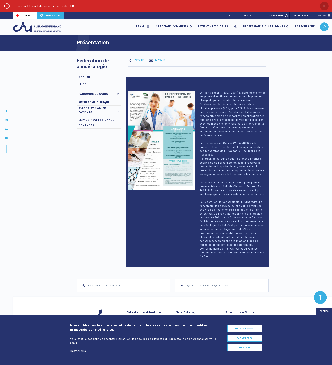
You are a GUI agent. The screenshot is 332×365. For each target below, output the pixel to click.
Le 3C (82, 84)
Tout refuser (244, 347)
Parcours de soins (93, 93)
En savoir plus (78, 351)
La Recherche (305, 26)
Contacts (86, 125)
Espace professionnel (96, 119)
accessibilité (301, 16)
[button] (324, 6)
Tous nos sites (275, 16)
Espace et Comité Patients (92, 110)
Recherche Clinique (94, 102)
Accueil (84, 77)
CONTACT (228, 16)
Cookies (324, 311)
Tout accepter (245, 328)
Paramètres (245, 338)
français (321, 16)
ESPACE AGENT (250, 16)
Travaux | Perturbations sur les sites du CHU (45, 6)
